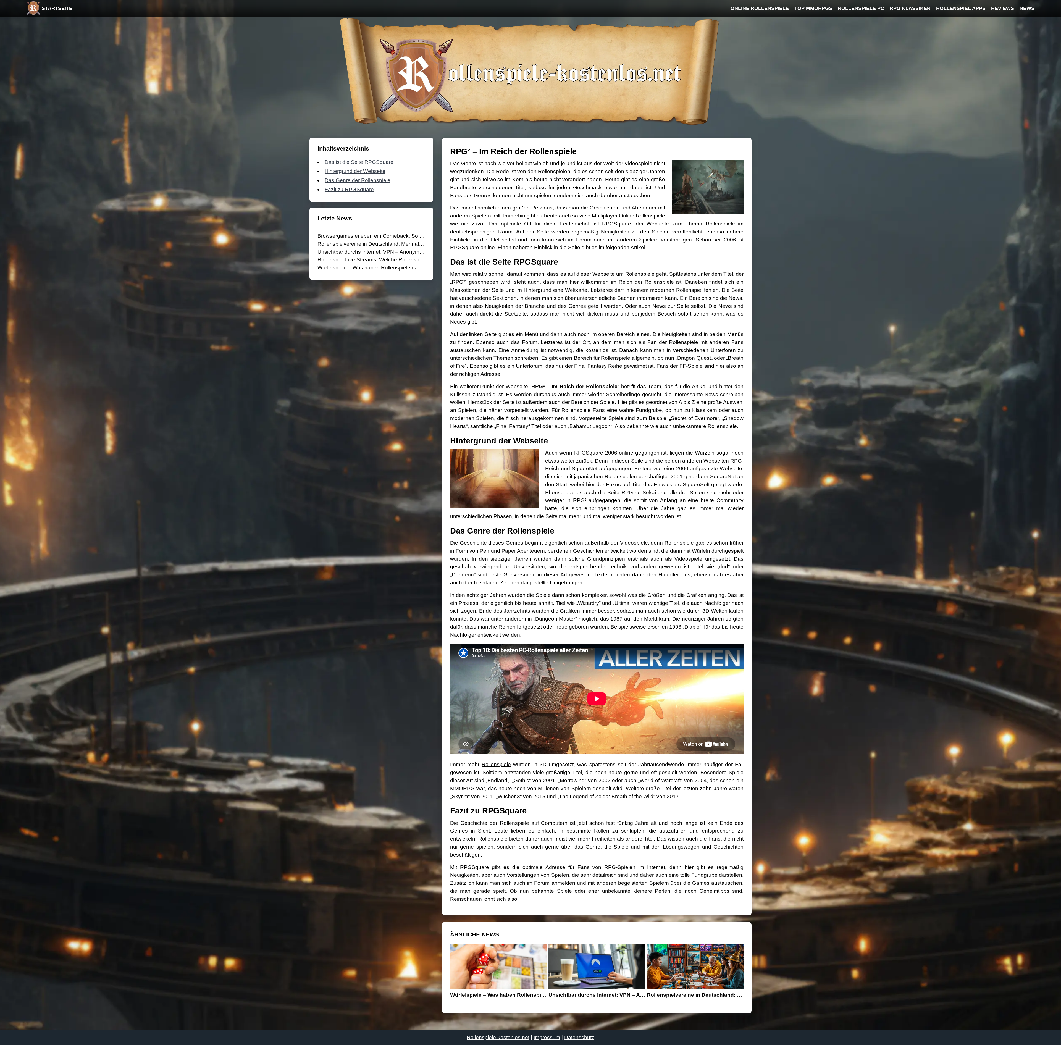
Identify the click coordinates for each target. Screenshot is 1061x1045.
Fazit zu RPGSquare (349, 189)
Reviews (1002, 8)
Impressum (547, 1037)
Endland (497, 780)
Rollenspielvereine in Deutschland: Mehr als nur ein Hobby (386, 244)
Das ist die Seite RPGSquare (359, 162)
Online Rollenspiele (760, 8)
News (1027, 8)
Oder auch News (645, 306)
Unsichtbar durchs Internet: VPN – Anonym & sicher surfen (386, 252)
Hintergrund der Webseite (355, 171)
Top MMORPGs (813, 8)
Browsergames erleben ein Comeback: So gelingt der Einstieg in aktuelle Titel (409, 236)
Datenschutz (579, 1037)
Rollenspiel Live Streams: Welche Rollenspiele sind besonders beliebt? (401, 259)
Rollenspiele (496, 764)
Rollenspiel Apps (961, 8)
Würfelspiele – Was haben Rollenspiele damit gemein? (382, 268)
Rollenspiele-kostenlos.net (498, 1037)
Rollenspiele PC (861, 8)
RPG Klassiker (910, 8)
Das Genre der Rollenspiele (357, 180)
